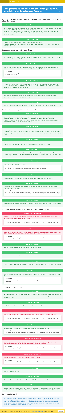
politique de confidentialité (38, 411)
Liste (13, 1)
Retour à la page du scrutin (7, 15)
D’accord (61, 411)
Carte (17, 1)
